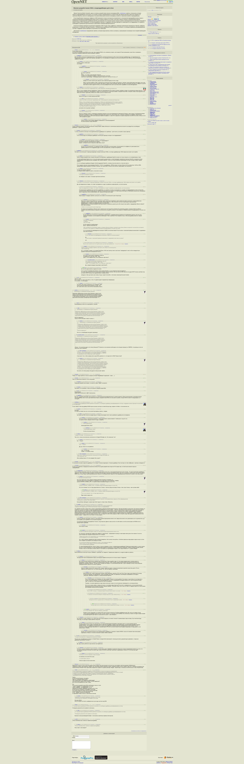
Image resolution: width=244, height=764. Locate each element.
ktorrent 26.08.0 (153, 88)
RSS (145, 47)
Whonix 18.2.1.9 (153, 117)
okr (78, 277)
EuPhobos (77, 402)
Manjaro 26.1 (152, 112)
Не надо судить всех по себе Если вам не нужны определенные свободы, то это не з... (112, 605)
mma (80, 413)
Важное (159, 29)
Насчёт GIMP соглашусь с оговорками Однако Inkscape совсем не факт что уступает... (108, 590)
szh (78, 635)
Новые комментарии (152, 24)
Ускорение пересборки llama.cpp (158, 47)
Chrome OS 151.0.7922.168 (155, 108)
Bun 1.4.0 (152, 97)
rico (85, 267)
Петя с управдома (83, 350)
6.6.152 (160, 120)
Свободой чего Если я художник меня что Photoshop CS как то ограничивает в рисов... (110, 599)
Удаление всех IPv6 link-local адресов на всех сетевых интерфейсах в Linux (159, 45)
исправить (140, 35)
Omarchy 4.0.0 (153, 110)
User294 (83, 484)
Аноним (87, 79)
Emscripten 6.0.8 (153, 94)
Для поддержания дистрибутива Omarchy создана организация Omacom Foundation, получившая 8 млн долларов (159, 73)
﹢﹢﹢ (89, 49)
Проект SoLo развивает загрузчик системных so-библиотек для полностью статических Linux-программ (159, 68)
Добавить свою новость (153, 25)
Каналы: (149, 19)
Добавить (159, 762)
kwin (83, 41)
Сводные (159, 20)
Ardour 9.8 (152, 95)
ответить (86, 49)
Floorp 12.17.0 (153, 81)
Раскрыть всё (140, 47)
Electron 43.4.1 (153, 104)
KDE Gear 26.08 (153, 101)
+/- (136, 47)
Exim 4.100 (152, 93)
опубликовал (123, 13)
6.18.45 (154, 120)
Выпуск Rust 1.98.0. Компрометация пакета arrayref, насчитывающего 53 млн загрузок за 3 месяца (159, 65)
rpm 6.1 (151, 102)
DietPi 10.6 (152, 113)
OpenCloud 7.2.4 (153, 87)
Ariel (82, 98)
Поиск (146, 1)
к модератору (97, 49)
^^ (94, 66)
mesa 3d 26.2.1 (153, 100)
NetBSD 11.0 (152, 114)
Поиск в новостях (151, 23)
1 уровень (128, 47)
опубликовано (83, 30)
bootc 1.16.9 (152, 91)
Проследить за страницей (77, 762)
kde (80, 41)
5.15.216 (167, 120)
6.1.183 (164, 120)
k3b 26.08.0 (152, 83)
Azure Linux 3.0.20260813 (155, 111)
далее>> (170, 105)
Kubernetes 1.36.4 (153, 96)
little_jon (76, 664)
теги (148, 1)
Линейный (133, 47)
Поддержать (164, 762)
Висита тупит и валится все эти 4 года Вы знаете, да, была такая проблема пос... (105, 243)
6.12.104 (157, 120)
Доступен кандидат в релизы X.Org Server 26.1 (159, 57)
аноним (76, 49)
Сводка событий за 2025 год (153, 33)
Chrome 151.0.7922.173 (154, 89)
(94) (79, 47)
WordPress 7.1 (153, 103)
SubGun (81, 87)
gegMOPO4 (79, 55)
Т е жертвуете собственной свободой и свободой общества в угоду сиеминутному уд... (108, 594)
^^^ (91, 55)
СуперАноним (79, 470)
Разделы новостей (152, 20)
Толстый (76, 465)
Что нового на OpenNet (153, 21)
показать (126, 243)
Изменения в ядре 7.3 (151, 124)
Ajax (124, 47)
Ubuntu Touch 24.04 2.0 (154, 115)
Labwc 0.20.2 (152, 85)
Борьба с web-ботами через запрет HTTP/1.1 (160, 42)
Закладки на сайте (76, 761)
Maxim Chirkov (169, 761)
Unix (152, 10)
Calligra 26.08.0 (153, 82)
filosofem (83, 173)
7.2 (150, 122)
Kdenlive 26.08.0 (153, 86)
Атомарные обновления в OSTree (158, 48)
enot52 (76, 719)
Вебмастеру (170, 762)
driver (88, 41)
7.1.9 (151, 120)
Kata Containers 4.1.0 (154, 92)
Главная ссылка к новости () (86, 36)
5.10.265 (149, 121)
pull (155, 122)
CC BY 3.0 (79, 38)
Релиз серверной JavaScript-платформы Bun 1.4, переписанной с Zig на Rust (158, 70)
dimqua (78, 433)
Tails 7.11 (152, 109)
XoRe (78, 710)
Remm (76, 704)
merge (153, 122)
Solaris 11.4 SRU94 (153, 116)
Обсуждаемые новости (159, 52)
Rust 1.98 (152, 99)
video (85, 41)
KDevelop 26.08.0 (153, 84)
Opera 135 (152, 98)
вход (161, 0)
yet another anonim (89, 242)
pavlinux (81, 358)
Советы (159, 37)
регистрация (164, 0)
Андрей (85, 246)
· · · (91, 49)
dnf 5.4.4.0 (152, 90)
